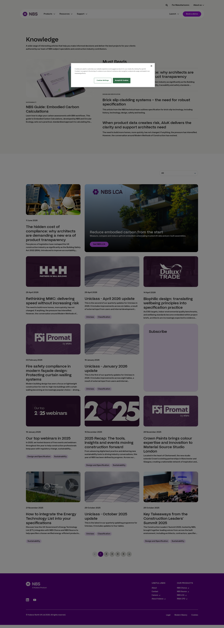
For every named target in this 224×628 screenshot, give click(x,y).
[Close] (151, 66)
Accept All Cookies (121, 80)
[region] (113, 75)
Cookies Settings (103, 80)
